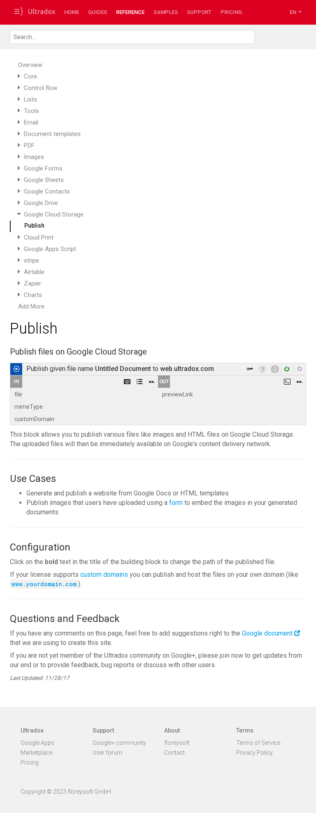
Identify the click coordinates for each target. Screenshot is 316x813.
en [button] (293, 12)
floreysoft (177, 742)
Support (199, 12)
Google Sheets (44, 180)
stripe (31, 260)
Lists (30, 99)
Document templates (52, 134)
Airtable (34, 272)
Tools (31, 111)
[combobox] (132, 37)
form (176, 503)
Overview (30, 65)
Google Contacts (47, 191)
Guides (97, 12)
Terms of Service (258, 742)
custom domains (104, 574)
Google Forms (43, 168)
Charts (33, 295)
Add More (31, 306)
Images (34, 157)
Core (30, 76)
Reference (130, 12)
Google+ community (119, 742)
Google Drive (41, 203)
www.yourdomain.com (44, 584)
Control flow (40, 88)
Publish (34, 225)
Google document (267, 633)
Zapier (32, 283)
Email (31, 122)
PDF (29, 145)
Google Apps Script (50, 249)
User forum (107, 752)
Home (71, 12)
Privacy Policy (254, 752)
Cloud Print (38, 237)
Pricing (231, 12)
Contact (174, 752)
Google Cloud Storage (54, 214)
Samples (165, 12)
